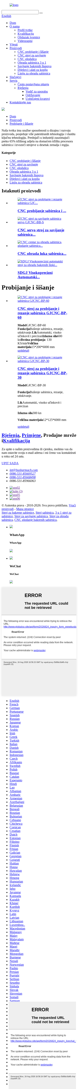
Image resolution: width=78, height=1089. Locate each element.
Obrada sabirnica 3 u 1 (32, 62)
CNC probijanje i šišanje (33, 51)
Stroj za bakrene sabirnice (18, 512)
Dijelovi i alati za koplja (33, 69)
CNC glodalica (27, 59)
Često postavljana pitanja (33, 84)
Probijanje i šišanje (21, 123)
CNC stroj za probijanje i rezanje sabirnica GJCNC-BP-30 (42, 373)
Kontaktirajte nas (20, 102)
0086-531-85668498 (23, 477)
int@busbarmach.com (24, 470)
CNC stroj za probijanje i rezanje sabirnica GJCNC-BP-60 (42, 312)
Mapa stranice (25, 509)
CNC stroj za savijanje (32, 55)
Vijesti (14, 44)
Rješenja (23, 88)
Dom (13, 22)
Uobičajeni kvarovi (38, 98)
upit (20, 350)
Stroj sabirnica (45, 512)
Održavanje (33, 95)
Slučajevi (15, 77)
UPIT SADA (10, 463)
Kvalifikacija (26, 33)
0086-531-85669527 (23, 473)
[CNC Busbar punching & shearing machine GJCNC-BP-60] (43, 300)
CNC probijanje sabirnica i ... (42, 211)
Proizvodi (16, 48)
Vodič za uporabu (37, 91)
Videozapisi (25, 41)
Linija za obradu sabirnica (34, 73)
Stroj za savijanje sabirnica (31, 516)
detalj (25, 350)
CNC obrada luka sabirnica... (42, 253)
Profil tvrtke (25, 30)
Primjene (31, 435)
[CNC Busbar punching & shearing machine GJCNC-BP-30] (43, 361)
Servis (13, 80)
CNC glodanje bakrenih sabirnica (35, 520)
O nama (15, 26)
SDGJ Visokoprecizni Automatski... (35, 274)
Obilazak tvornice (29, 37)
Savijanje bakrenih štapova (34, 66)
